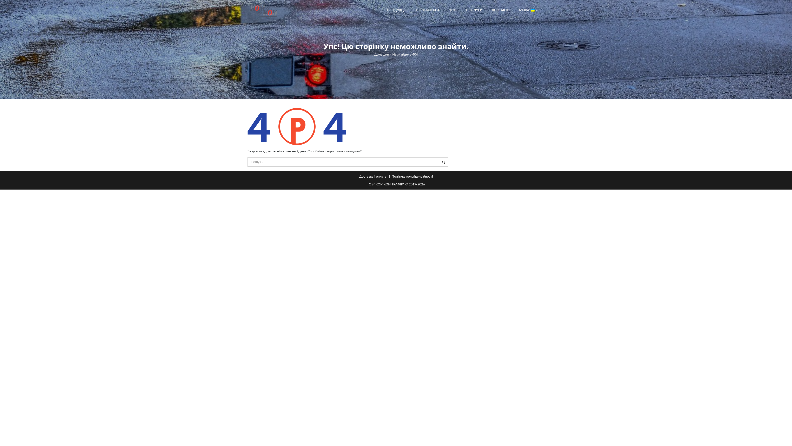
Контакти (501, 10)
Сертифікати (427, 10)
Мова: (525, 10)
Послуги (474, 10)
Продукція (397, 10)
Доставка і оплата (373, 176)
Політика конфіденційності (412, 176)
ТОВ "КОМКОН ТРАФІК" (385, 184)
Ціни (452, 10)
